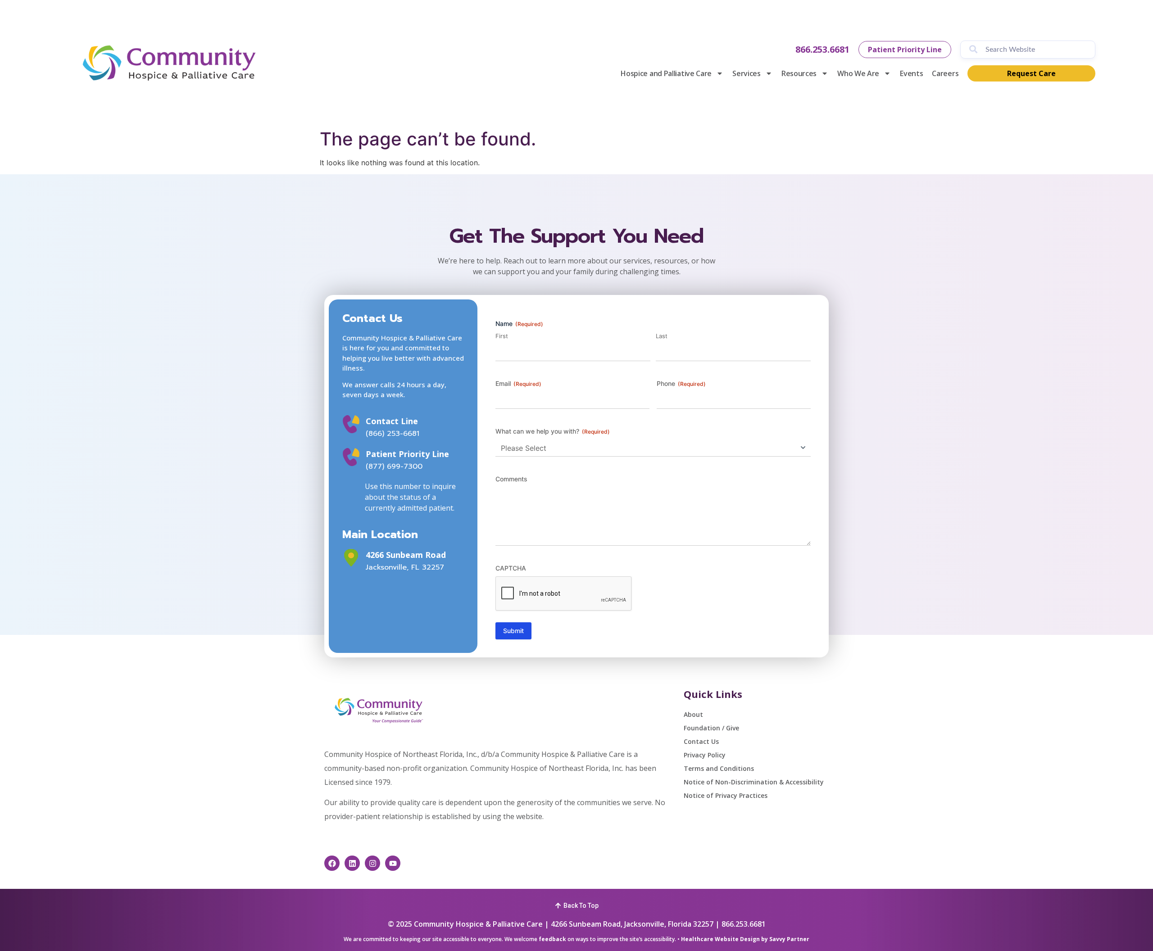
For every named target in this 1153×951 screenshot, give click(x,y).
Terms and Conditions (719, 768)
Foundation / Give (711, 728)
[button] (576, 904)
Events (911, 73)
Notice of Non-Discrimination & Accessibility (754, 782)
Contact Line (392, 421)
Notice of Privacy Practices (725, 795)
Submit (513, 630)
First (501, 336)
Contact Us (701, 741)
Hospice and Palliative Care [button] (666, 73)
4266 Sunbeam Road (406, 554)
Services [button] (746, 73)
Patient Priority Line (407, 453)
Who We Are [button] (858, 73)
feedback (552, 939)
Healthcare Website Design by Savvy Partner (745, 939)
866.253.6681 (822, 49)
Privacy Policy (705, 755)
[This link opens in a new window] (351, 557)
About (693, 714)
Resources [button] (799, 73)
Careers (945, 73)
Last (661, 336)
